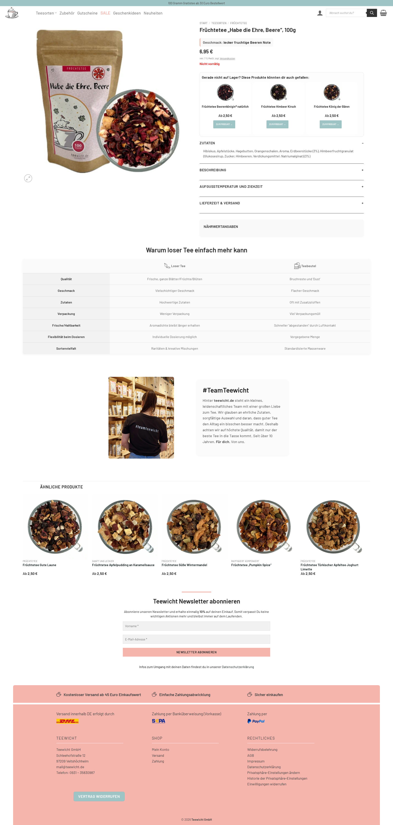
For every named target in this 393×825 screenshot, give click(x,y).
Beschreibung (213, 170)
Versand (158, 755)
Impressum (256, 761)
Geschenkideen (127, 12)
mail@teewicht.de (70, 767)
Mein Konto (160, 749)
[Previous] (23, 536)
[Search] (372, 13)
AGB (250, 755)
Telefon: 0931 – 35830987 (75, 772)
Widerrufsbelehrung (262, 749)
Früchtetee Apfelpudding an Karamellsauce (123, 565)
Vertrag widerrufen (99, 796)
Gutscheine (87, 12)
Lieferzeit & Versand (220, 203)
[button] (320, 13)
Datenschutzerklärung (238, 667)
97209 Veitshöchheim (72, 761)
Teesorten (45, 12)
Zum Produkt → (224, 124)
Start (204, 23)
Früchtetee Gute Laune (39, 565)
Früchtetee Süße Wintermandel (184, 565)
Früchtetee (238, 23)
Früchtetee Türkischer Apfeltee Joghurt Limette (329, 567)
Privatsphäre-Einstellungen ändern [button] (273, 772)
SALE (105, 12)
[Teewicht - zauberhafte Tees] (17, 12)
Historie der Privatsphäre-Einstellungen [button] (277, 778)
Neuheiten (153, 12)
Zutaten (207, 143)
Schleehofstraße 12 (70, 755)
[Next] (366, 536)
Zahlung (158, 761)
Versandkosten (227, 58)
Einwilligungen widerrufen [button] (266, 784)
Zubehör (67, 12)
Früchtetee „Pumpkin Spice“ (251, 565)
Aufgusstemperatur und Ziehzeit (231, 186)
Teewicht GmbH (68, 749)
